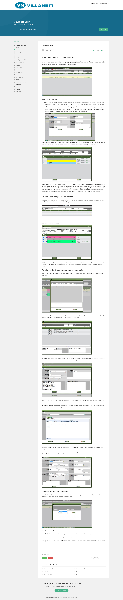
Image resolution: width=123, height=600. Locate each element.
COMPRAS (18, 70)
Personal (78, 571)
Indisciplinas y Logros (49, 571)
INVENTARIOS (19, 67)
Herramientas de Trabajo (82, 568)
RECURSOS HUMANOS (21, 82)
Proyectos (20, 54)
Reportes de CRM (22, 60)
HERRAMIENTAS (19, 87)
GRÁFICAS (18, 89)
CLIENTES (18, 65)
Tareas (19, 58)
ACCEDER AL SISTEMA (21, 45)
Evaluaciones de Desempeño (51, 568)
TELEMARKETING (20, 63)
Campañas (21, 56)
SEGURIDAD (18, 84)
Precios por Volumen (81, 574)
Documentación (21, 24)
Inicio (15, 24)
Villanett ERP (94, 3)
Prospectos (20, 52)
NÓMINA (18, 79)
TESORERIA (18, 75)
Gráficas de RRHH (48, 574)
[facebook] (94, 558)
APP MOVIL (18, 91)
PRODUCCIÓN (19, 72)
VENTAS (18, 47)
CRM (17, 50)
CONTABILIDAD (19, 77)
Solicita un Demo (104, 3)
